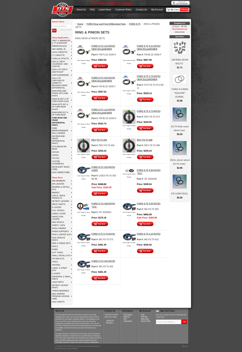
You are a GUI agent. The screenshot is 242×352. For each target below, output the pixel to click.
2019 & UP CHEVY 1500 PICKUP (60, 70)
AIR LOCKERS (58, 184)
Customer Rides (123, 9)
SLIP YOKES (57, 252)
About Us (81, 9)
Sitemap (184, 346)
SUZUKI (55, 155)
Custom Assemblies (58, 162)
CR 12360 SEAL (179, 193)
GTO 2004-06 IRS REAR (59, 148)
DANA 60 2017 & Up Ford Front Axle (60, 100)
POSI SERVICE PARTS (58, 239)
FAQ (92, 9)
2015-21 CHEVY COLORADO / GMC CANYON (60, 64)
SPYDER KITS (58, 259)
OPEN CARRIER (59, 228)
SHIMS (55, 249)
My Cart (179, 9)
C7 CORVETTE (58, 55)
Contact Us (141, 9)
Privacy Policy (146, 321)
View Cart (144, 316)
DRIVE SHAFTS (58, 204)
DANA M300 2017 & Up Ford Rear (60, 113)
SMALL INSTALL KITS (61, 256)
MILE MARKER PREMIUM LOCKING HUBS (60, 296)
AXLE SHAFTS (58, 302)
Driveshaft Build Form (60, 168)
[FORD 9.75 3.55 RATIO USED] (84, 169)
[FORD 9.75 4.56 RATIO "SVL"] (129, 170)
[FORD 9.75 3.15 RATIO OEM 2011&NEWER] (84, 51)
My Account (157, 9)
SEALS (55, 246)
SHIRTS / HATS (58, 225)
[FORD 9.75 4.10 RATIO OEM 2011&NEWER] (84, 115)
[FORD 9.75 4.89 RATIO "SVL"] (84, 206)
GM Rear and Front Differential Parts (58, 140)
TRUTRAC (56, 265)
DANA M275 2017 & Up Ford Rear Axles (60, 106)
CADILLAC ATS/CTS (60, 58)
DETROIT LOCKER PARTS (60, 286)
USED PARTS (58, 282)
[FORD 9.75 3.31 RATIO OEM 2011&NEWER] (129, 51)
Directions (109, 322)
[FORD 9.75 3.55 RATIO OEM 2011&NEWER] (84, 83)
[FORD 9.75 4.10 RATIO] (129, 236)
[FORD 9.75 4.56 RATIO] (83, 264)
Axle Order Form (61, 172)
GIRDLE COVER (59, 214)
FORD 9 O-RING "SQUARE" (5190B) (180, 93)
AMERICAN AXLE (59, 46)
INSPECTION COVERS (57, 218)
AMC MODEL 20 (59, 49)
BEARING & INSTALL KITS (61, 188)
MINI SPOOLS (58, 222)
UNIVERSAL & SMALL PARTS (61, 278)
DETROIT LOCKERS (60, 201)
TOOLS (55, 262)
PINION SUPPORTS (60, 231)
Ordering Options (180, 32)
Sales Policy (145, 319)
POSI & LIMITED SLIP (61, 234)
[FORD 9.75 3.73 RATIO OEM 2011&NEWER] (129, 81)
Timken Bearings (60, 291)
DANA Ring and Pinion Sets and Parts (60, 93)
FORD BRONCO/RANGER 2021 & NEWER (60, 130)
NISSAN (55, 152)
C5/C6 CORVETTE (60, 52)
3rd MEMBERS (58, 181)
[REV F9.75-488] (129, 145)
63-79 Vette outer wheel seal (180, 128)
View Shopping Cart (179, 29)
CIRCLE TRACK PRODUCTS (58, 197)
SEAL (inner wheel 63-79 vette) (180, 162)
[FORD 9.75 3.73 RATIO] (129, 117)
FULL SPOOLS (58, 210)
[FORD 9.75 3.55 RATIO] (129, 206)
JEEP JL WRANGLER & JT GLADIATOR (61, 42)
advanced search (66, 30)
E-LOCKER (56, 207)
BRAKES (56, 193)
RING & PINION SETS (61, 243)
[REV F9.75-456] (83, 145)
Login (143, 314)
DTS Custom (128, 314)
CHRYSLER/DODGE (60, 75)
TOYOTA (55, 158)
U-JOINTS (56, 273)
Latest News (105, 9)
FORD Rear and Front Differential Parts (59, 121)
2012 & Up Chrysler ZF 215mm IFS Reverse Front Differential (60, 83)
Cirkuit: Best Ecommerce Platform (66, 348)
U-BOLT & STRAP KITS (59, 269)
